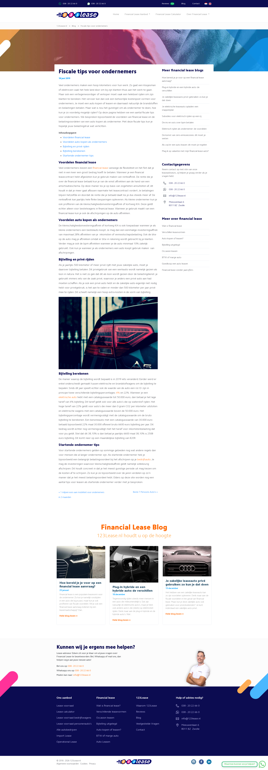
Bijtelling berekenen (74, 151)
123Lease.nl (75, 761)
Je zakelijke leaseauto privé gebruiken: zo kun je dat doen (185, 99)
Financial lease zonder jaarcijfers (177, 270)
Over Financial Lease (197, 14)
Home (116, 14)
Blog (183, 4)
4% (118, 393)
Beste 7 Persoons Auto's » (145, 492)
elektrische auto (68, 397)
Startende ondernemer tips (78, 155)
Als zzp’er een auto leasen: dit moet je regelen (184, 145)
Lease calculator (66, 712)
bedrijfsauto (144, 459)
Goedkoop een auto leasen (175, 264)
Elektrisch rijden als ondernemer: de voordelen (184, 129)
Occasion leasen (169, 251)
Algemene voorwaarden (68, 764)
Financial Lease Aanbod (136, 14)
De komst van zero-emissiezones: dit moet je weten (184, 137)
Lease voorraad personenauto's (74, 724)
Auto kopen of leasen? (172, 239)
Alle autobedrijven (67, 730)
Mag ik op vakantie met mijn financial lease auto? (185, 151)
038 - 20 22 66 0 (70, 4)
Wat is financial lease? (108, 706)
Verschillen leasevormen (173, 232)
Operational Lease (67, 742)
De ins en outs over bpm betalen (178, 123)
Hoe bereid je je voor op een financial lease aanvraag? (183, 79)
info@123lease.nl (81, 675)
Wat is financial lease (172, 226)
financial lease (100, 168)
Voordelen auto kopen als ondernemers (85, 142)
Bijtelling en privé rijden (76, 146)
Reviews (168, 4)
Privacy (92, 764)
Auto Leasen (103, 742)
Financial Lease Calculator (168, 14)
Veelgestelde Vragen (147, 724)
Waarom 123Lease (146, 706)
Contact (196, 4)
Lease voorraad (65, 706)
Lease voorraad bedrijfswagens (74, 718)
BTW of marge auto (171, 257)
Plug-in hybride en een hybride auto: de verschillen (180, 89)
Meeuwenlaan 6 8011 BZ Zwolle (190, 727)
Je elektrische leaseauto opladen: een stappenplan (180, 108)
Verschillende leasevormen (111, 712)
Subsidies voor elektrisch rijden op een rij (181, 116)
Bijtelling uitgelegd (171, 245)
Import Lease (64, 736)
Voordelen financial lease (76, 137)
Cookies (84, 764)
